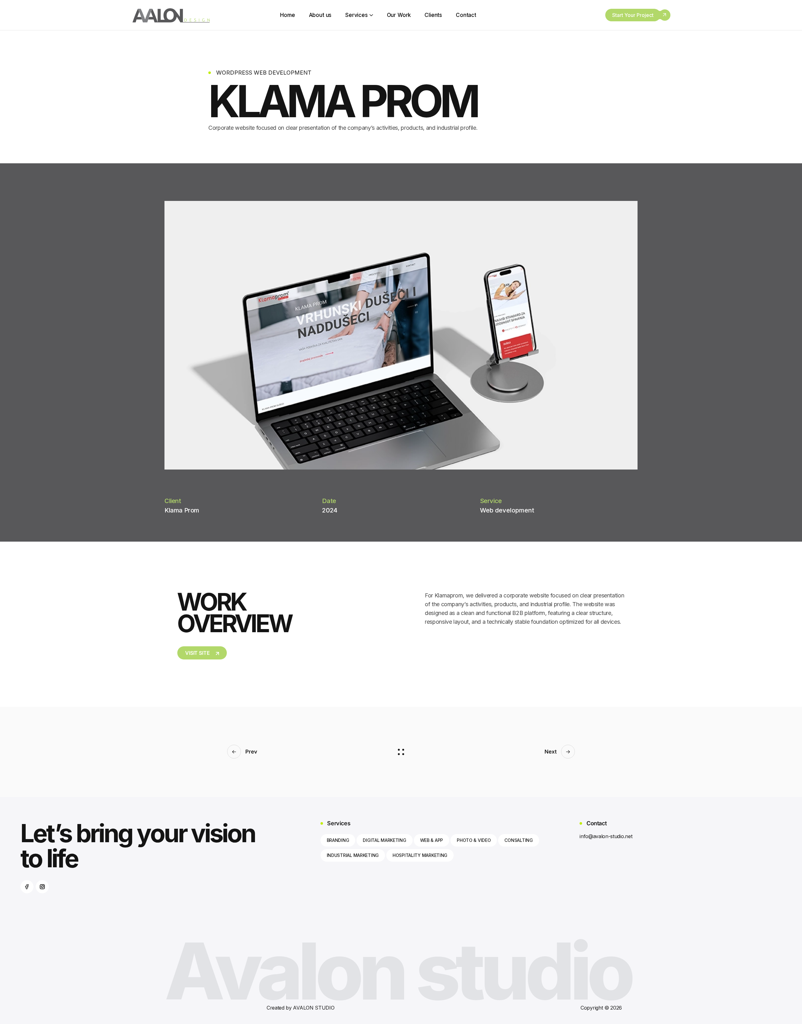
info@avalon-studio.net (606, 836)
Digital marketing (384, 840)
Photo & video (474, 840)
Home (287, 15)
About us (320, 15)
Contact (466, 15)
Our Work (399, 15)
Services (356, 15)
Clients (433, 15)
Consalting (518, 840)
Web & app (431, 840)
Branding (338, 840)
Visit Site (197, 653)
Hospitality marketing (420, 855)
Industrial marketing (353, 855)
